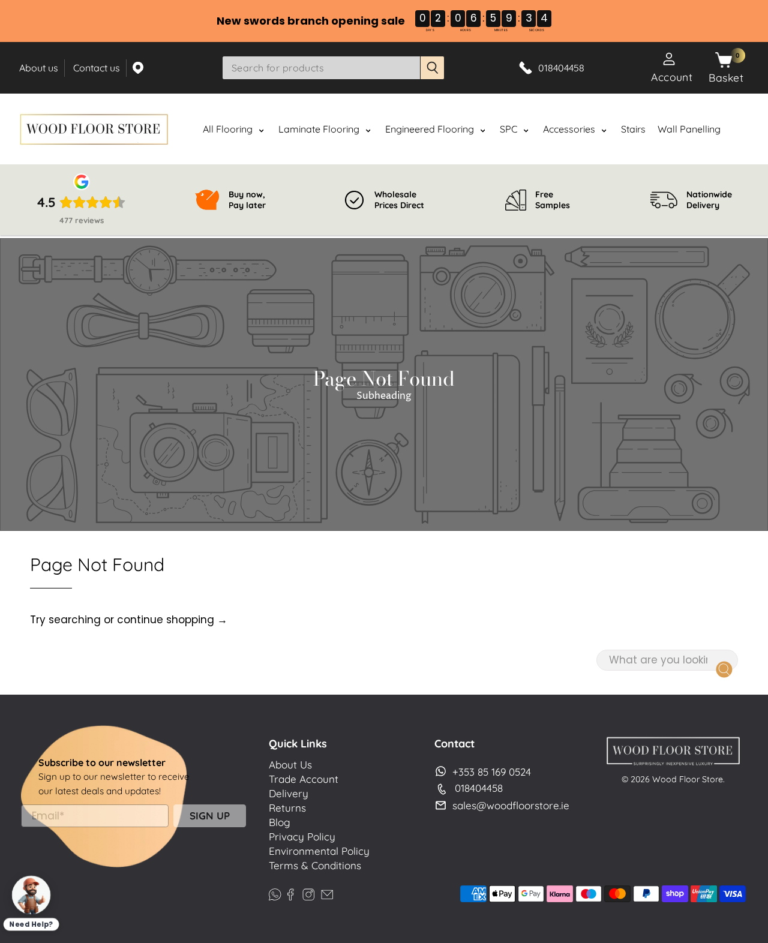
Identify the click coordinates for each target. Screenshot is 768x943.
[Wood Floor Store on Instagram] (308, 892)
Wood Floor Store (687, 779)
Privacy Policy (302, 836)
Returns (287, 807)
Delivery (288, 793)
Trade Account (303, 779)
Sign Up (210, 815)
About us (38, 68)
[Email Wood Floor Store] (327, 892)
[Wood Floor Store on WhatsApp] (275, 892)
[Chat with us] (31, 895)
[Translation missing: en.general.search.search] (433, 68)
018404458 (479, 788)
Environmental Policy (319, 851)
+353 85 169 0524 (491, 771)
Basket (726, 77)
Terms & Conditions (315, 865)
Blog (279, 822)
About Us (290, 764)
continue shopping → (172, 619)
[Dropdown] (261, 130)
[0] (724, 60)
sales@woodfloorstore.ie (510, 805)
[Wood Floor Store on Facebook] (290, 892)
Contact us (96, 68)
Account (671, 76)
